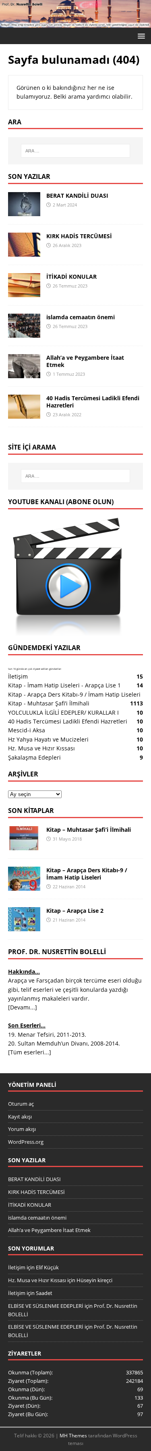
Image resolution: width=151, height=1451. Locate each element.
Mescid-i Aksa (26, 730)
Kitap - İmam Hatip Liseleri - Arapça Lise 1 (64, 685)
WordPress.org (25, 1141)
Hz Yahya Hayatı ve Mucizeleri (48, 739)
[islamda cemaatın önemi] (24, 332)
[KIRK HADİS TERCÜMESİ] (24, 251)
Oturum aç (21, 1103)
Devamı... (22, 1007)
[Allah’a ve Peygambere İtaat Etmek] (24, 373)
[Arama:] (76, 151)
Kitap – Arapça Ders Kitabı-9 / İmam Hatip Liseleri (86, 873)
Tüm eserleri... (29, 1052)
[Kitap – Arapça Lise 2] (24, 926)
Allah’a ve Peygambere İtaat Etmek (85, 361)
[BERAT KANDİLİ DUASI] (24, 211)
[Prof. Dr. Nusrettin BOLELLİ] (75, 23)
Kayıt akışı (20, 1116)
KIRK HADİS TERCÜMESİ (79, 236)
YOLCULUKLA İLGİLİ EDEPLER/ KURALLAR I (63, 712)
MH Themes (73, 1435)
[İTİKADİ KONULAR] (24, 292)
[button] (140, 35)
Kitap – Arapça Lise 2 (74, 910)
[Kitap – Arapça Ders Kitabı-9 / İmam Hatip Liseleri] (24, 886)
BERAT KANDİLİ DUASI (77, 195)
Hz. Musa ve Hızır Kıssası (41, 748)
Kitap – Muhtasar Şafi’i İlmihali (88, 829)
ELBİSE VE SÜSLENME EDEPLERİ (45, 1305)
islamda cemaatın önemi (80, 317)
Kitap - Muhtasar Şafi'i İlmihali (48, 703)
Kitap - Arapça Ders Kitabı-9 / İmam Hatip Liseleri (74, 694)
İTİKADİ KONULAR (71, 276)
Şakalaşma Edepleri (34, 757)
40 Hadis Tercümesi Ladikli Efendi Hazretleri (92, 401)
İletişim (18, 676)
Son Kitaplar (31, 810)
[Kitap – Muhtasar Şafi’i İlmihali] (24, 845)
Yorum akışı (22, 1129)
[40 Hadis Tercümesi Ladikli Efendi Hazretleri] (24, 413)
